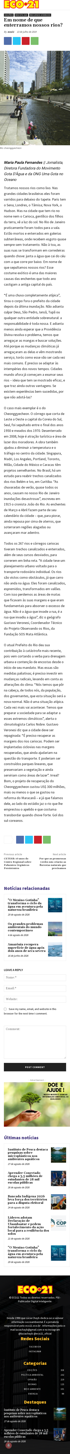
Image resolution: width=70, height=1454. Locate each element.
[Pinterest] (26, 41)
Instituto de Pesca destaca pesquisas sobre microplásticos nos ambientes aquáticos (28, 1154)
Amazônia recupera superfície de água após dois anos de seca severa (27, 948)
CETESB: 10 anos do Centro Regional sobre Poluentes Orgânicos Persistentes (17, 863)
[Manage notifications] (8, 1445)
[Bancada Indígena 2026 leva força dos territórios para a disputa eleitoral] (58, 1202)
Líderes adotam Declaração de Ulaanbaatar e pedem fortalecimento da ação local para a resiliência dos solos (28, 1226)
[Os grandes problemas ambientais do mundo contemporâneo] (55, 929)
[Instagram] (34, 1308)
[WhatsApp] (34, 41)
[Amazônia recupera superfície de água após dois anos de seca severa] (55, 949)
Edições (9, 15)
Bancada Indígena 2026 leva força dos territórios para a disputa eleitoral (27, 1200)
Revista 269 (21, 15)
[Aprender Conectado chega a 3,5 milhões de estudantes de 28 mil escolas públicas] (58, 1178)
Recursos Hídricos (40, 15)
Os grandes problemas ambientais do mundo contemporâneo (25, 927)
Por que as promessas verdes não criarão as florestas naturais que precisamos (52, 863)
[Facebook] (8, 41)
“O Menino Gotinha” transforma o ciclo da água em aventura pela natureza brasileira (25, 905)
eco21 (11, 31)
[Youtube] (41, 1308)
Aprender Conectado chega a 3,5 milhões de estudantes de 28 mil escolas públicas (25, 1178)
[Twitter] (17, 41)
